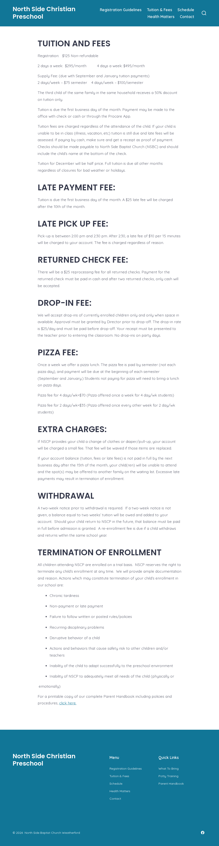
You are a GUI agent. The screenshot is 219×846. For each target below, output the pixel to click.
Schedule (186, 9)
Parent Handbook (171, 783)
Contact (187, 16)
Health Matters (161, 16)
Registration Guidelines (121, 9)
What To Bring (168, 768)
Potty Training (168, 776)
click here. (67, 703)
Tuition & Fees (159, 9)
